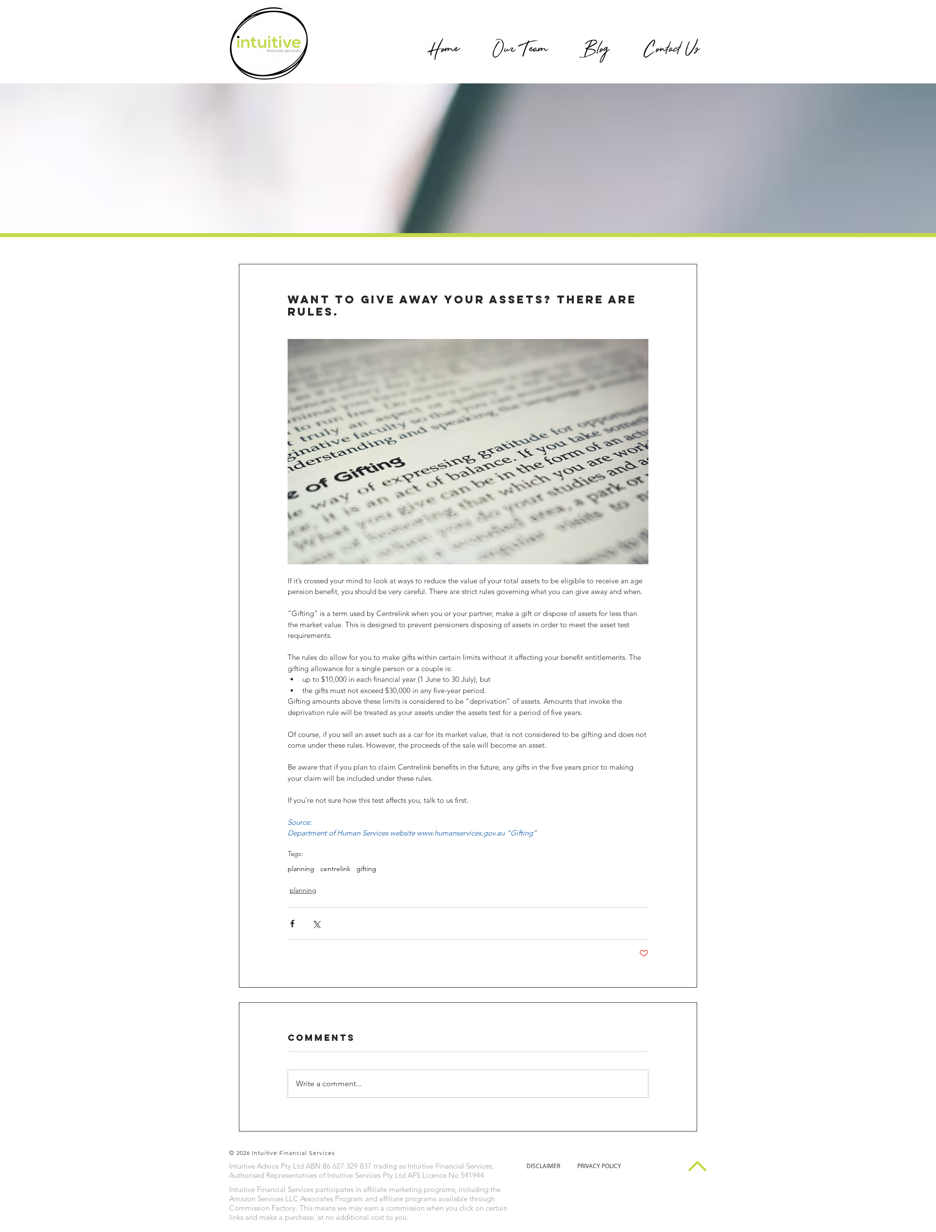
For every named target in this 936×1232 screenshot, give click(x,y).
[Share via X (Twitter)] (316, 923)
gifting (366, 869)
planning (301, 869)
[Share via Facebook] (292, 923)
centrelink (335, 869)
